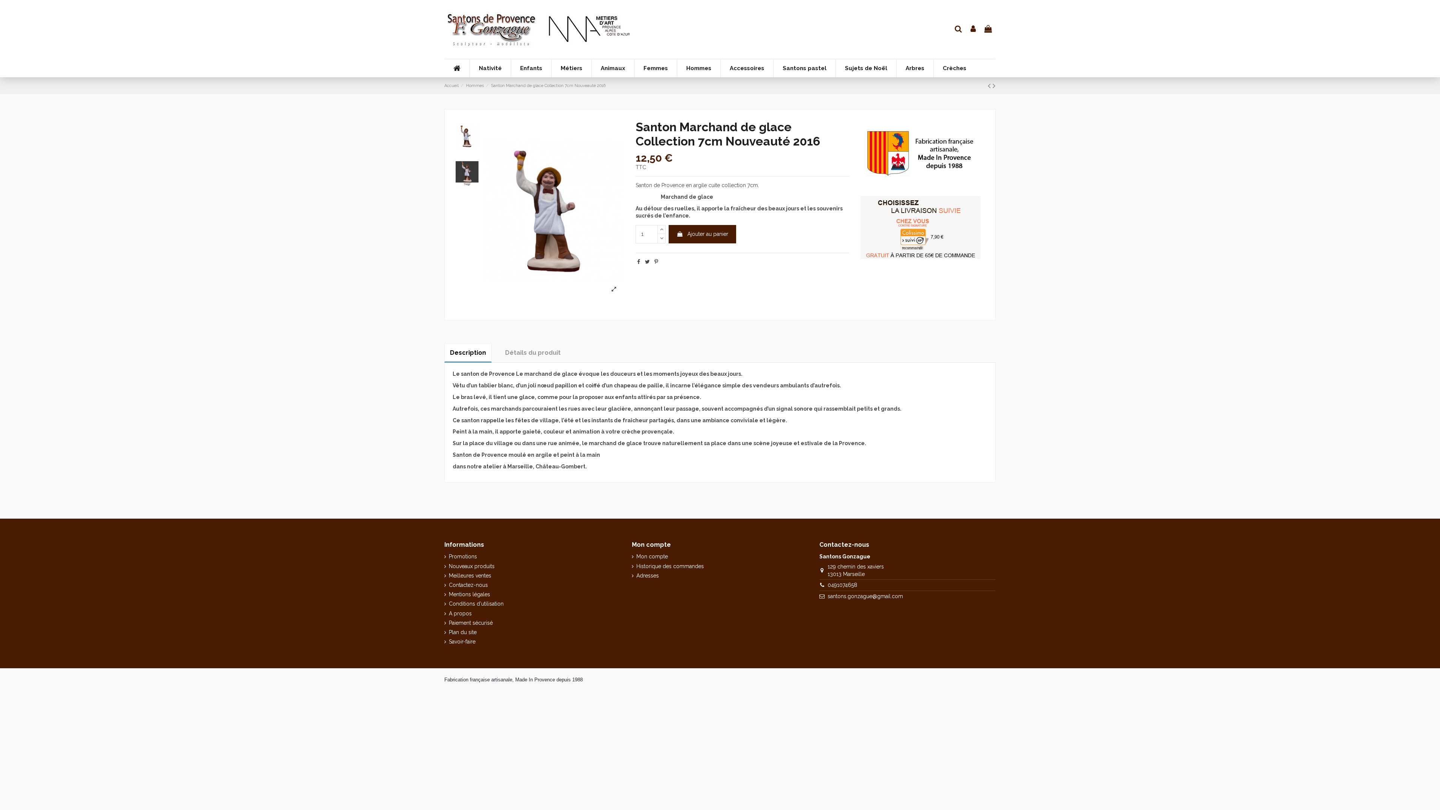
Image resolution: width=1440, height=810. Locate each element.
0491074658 (842, 585)
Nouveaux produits (472, 566)
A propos (460, 613)
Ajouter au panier (707, 234)
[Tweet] (647, 262)
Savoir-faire (462, 642)
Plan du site (463, 632)
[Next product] (994, 85)
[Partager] (638, 262)
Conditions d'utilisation (476, 604)
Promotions (463, 557)
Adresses (647, 576)
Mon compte (652, 557)
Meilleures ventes (470, 576)
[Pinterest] (656, 262)
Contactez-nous (468, 585)
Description (468, 352)
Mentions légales (469, 594)
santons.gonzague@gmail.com (865, 596)
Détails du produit (533, 352)
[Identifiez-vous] (973, 29)
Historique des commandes (670, 566)
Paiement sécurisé (471, 623)
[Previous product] (990, 85)
